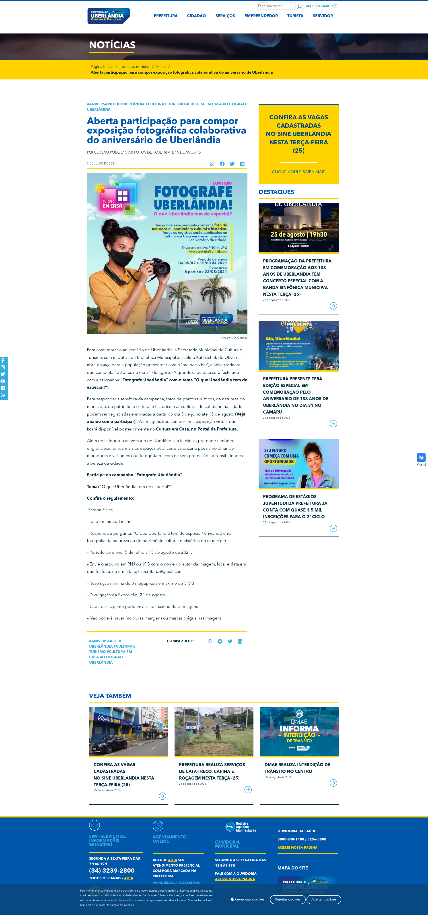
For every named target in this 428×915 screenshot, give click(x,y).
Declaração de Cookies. (120, 905)
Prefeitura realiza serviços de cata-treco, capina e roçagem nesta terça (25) (212, 772)
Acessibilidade (318, 6)
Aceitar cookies (323, 899)
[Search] (300, 6)
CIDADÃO (196, 16)
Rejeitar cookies (288, 899)
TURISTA (295, 16)
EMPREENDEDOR (261, 16)
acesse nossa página (235, 879)
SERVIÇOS (225, 16)
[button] (212, 163)
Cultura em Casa (205, 104)
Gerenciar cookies (249, 899)
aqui (128, 878)
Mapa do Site (293, 868)
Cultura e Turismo (166, 104)
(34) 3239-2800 (112, 871)
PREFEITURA (166, 16)
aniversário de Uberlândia (117, 104)
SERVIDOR (323, 16)
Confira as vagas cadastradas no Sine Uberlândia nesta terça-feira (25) (298, 134)
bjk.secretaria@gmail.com (158, 572)
